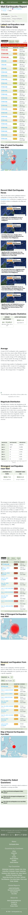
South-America (14, 862)
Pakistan (20, 875)
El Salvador (12, 871)
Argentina (11, 869)
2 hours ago (4, 49)
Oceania (14, 860)
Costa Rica (5, 871)
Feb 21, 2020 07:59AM (7, 690)
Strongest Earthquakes (17, 18)
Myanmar (8, 875)
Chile (21, 869)
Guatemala (23, 871)
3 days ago (4, 86)
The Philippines (17, 9)
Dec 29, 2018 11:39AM (4, 583)
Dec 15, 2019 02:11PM (7, 606)
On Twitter (14, 904)
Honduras (4, 873)
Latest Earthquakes (12, 2)
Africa (14, 851)
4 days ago (4, 116)
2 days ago (4, 72)
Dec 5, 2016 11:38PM (6, 693)
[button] (14, 158)
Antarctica (14, 853)
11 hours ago (4, 53)
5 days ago (4, 131)
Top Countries (14, 891)
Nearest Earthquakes (6, 21)
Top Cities (14, 893)
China (24, 869)
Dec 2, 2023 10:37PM (5, 568)
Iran (17, 873)
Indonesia (13, 873)
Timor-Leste (23, 879)
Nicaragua (14, 875)
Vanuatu (16, 881)
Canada (17, 869)
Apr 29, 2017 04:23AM (4, 596)
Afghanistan (5, 869)
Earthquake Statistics (6, 18)
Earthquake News (5, 199)
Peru (14, 877)
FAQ (13, 21)
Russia (18, 877)
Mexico (24, 873)
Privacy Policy (14, 906)
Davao (4, 10)
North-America (14, 858)
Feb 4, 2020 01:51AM (6, 697)
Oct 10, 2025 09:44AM (5, 573)
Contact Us (14, 902)
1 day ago (3, 61)
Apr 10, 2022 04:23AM (4, 719)
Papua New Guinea (8, 877)
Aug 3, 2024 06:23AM (7, 601)
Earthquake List (5, 9)
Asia (14, 855)
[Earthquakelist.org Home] (2, 2)
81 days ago (6, 564)
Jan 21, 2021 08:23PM (7, 588)
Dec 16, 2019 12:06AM (7, 706)
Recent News (14, 16)
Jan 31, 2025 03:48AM (4, 724)
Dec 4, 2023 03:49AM (7, 592)
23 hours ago (5, 57)
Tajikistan (22, 877)
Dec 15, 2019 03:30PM (4, 701)
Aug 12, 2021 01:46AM (4, 578)
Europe (14, 856)
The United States (15, 879)
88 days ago (4, 686)
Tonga (11, 881)
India (8, 873)
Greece (17, 871)
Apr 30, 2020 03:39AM (4, 710)
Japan (20, 873)
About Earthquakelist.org (14, 900)
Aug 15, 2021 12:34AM (7, 715)
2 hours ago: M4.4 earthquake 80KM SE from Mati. (14, 45)
